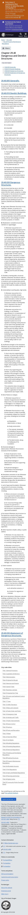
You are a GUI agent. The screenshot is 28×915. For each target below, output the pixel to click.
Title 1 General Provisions (10, 670)
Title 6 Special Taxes (8, 687)
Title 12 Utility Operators (9, 704)
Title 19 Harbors (7, 727)
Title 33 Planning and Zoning (10, 776)
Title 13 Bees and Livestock (10, 708)
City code (9, 40)
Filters (7, 48)
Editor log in (4, 894)
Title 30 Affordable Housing (10, 766)
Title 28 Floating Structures (10, 758)
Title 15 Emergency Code (9, 714)
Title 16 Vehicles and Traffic (10, 717)
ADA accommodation (7, 874)
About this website (6, 888)
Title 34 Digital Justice (8, 779)
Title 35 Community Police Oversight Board (13, 783)
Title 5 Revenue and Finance (10, 683)
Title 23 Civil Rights (8, 740)
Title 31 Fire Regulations (9, 769)
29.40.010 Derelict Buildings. (12, 69)
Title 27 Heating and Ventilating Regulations (11, 754)
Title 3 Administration (8, 677)
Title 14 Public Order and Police (11, 711)
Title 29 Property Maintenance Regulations (11, 762)
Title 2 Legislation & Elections (11, 674)
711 (19, 819)
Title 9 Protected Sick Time (10, 693)
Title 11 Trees (6, 701)
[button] (20, 34)
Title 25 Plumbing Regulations (11, 746)
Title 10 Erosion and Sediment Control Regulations (13, 697)
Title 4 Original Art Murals (10, 680)
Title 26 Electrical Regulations (11, 750)
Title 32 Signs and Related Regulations (13, 773)
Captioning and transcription (9, 877)
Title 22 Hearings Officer (9, 737)
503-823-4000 (5, 819)
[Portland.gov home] (7, 35)
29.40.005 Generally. (10, 67)
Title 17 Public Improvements (11, 721)
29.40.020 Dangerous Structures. (13, 71)
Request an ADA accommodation (10, 817)
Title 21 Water (6, 733)
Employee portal (6, 891)
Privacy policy (5, 880)
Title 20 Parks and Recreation (11, 730)
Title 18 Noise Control (8, 724)
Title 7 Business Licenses (9, 690)
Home (3, 40)
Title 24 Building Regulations (10, 743)
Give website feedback (11, 793)
